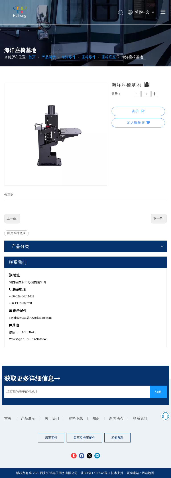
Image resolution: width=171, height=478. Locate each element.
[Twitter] (89, 455)
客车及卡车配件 (84, 437)
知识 (96, 418)
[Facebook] (81, 455)
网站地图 (148, 473)
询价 (135, 111)
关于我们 (52, 418)
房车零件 (51, 437)
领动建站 (132, 473)
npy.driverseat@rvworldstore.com (30, 317)
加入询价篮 (136, 123)
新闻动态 (116, 418)
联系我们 (140, 418)
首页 (7, 418)
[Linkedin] (97, 455)
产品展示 (28, 418)
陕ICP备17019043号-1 (96, 473)
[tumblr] (74, 455)
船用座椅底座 (16, 233)
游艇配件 (117, 437)
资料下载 (76, 418)
